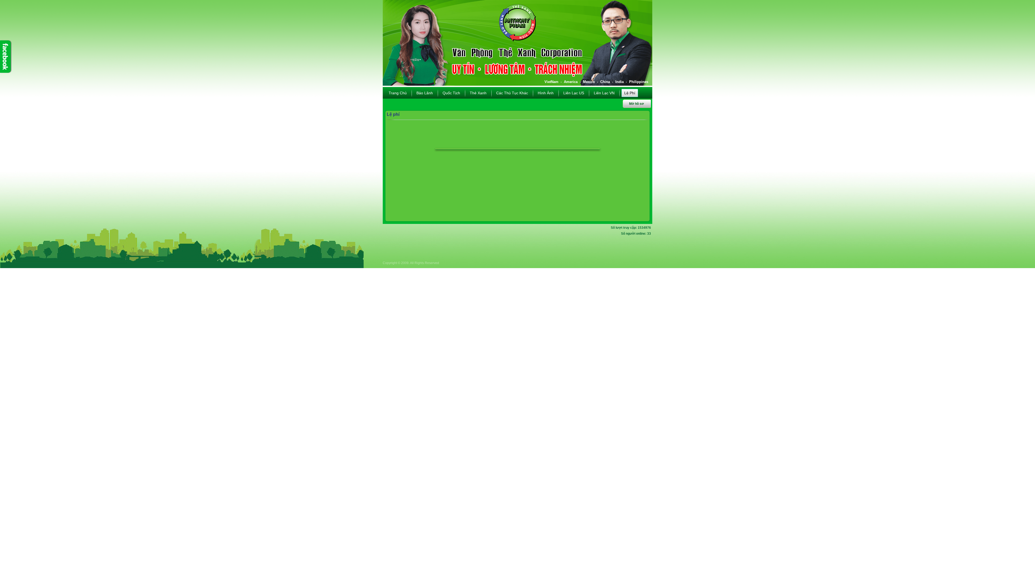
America (571, 82)
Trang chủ (398, 93)
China (605, 82)
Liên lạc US (573, 93)
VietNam (551, 82)
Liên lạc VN (604, 93)
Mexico (589, 82)
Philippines (638, 82)
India (619, 82)
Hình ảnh (546, 93)
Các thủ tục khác (512, 93)
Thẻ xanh (478, 93)
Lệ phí (629, 93)
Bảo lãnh (424, 93)
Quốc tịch (451, 93)
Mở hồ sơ (636, 104)
